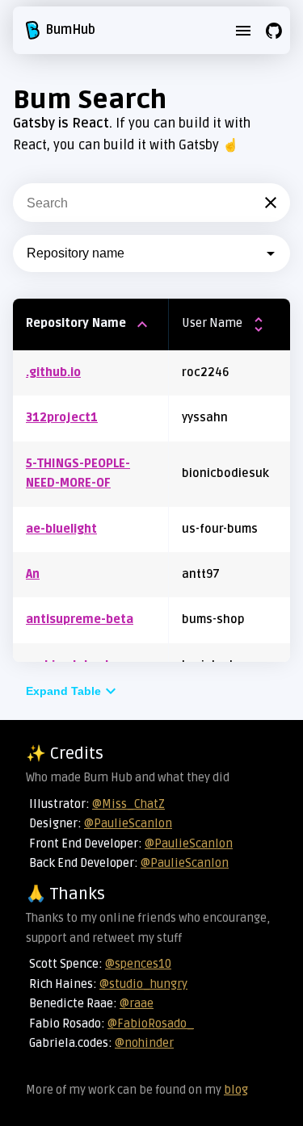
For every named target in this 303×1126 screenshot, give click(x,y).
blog (236, 1090)
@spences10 (138, 964)
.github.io (53, 372)
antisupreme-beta (79, 619)
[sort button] (142, 324)
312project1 (62, 418)
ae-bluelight (61, 529)
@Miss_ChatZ (128, 804)
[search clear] (271, 203)
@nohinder (144, 1043)
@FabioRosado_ (150, 1024)
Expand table (63, 690)
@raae (137, 1004)
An (33, 574)
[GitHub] (274, 30)
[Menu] (243, 31)
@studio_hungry (143, 984)
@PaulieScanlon (128, 824)
